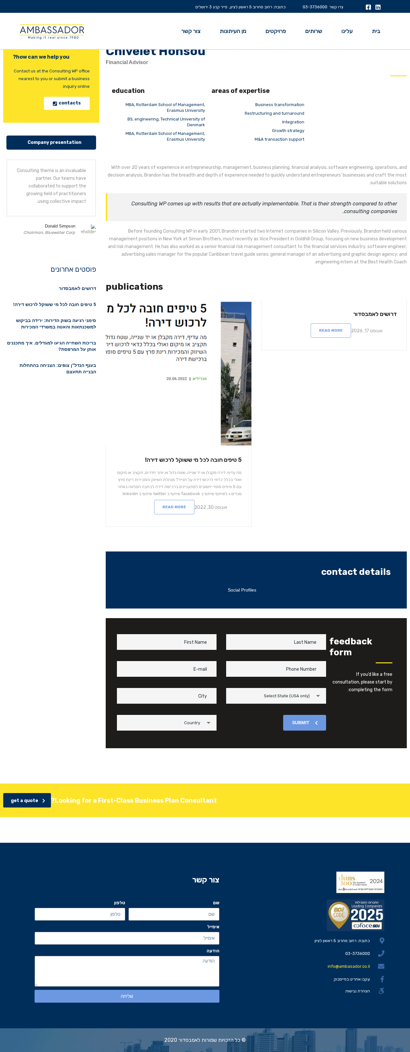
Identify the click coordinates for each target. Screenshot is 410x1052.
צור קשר (191, 31)
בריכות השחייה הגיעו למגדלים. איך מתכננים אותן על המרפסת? (51, 346)
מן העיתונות (233, 31)
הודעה (213, 951)
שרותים (313, 31)
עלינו (347, 31)
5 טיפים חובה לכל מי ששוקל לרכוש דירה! (193, 459)
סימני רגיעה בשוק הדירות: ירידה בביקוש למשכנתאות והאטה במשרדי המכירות (56, 323)
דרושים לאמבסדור (375, 314)
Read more (331, 330)
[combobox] (276, 696)
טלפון (119, 903)
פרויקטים (276, 31)
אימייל (213, 927)
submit (300, 722)
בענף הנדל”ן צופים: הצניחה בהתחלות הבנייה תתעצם (58, 368)
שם (216, 903)
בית (376, 31)
